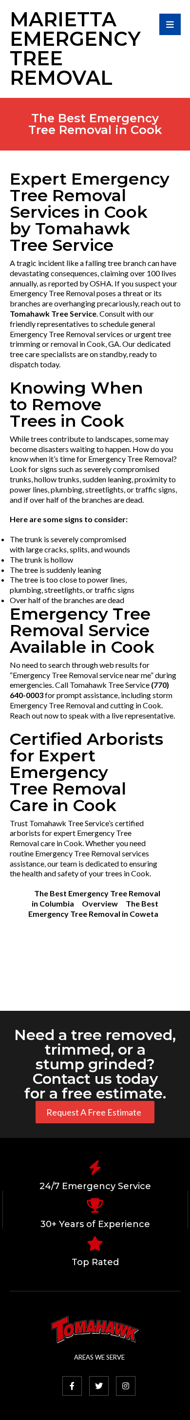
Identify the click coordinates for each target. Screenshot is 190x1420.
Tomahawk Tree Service (53, 313)
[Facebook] (72, 1386)
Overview (100, 903)
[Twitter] (99, 1386)
